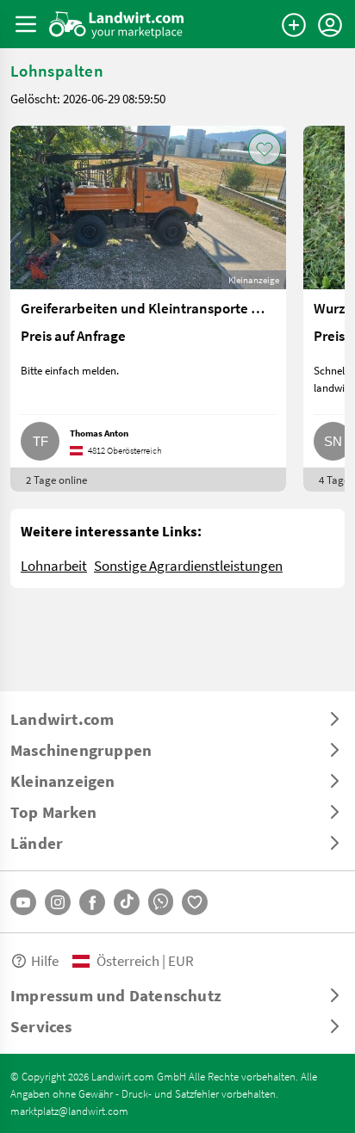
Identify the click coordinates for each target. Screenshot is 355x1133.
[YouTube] (23, 902)
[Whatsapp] (160, 902)
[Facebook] (92, 902)
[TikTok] (127, 902)
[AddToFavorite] (264, 149)
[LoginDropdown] (330, 25)
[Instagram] (58, 902)
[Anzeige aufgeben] (293, 25)
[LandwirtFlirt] (195, 902)
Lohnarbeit (54, 565)
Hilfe (45, 960)
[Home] (116, 24)
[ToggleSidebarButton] (25, 24)
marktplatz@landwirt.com (69, 1110)
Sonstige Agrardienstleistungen (188, 565)
